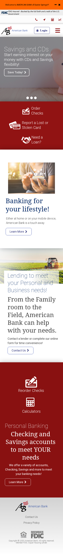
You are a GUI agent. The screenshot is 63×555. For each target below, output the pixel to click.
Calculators (31, 411)
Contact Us (31, 516)
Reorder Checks (31, 390)
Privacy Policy (32, 522)
